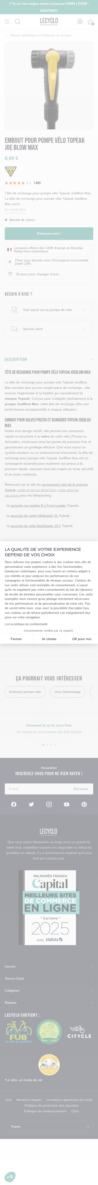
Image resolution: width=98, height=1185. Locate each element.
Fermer (16, 639)
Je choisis (49, 639)
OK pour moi (81, 639)
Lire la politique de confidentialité (26, 624)
